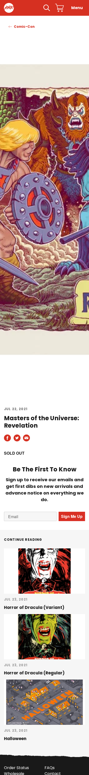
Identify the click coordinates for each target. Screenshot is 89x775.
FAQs (49, 768)
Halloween (15, 739)
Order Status (16, 768)
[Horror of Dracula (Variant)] (44, 571)
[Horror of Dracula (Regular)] (44, 636)
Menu (77, 8)
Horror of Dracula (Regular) (34, 673)
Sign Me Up (72, 516)
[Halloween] (44, 702)
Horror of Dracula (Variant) (34, 607)
